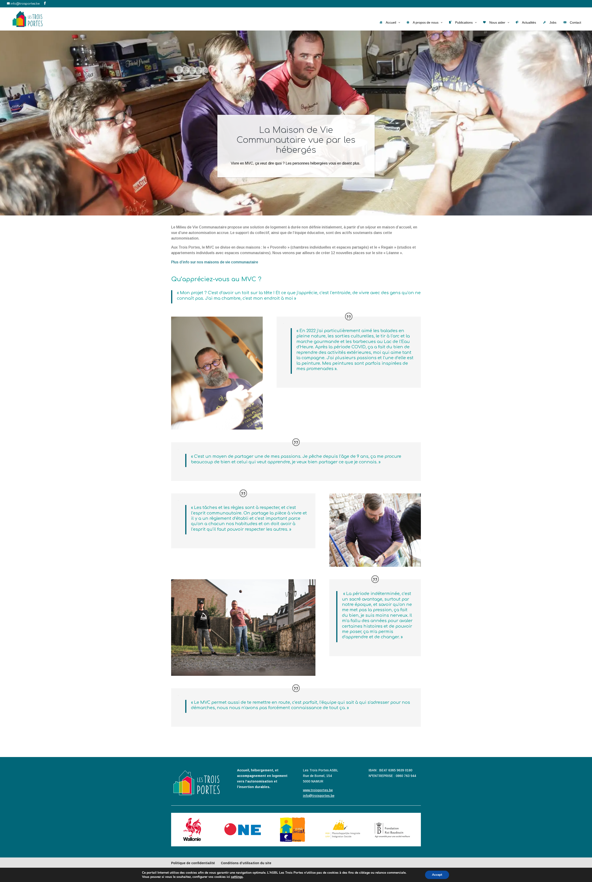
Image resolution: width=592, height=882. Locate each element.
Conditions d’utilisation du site (246, 863)
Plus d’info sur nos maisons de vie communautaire (214, 262)
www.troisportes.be (318, 790)
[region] (296, 122)
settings (237, 877)
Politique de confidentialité (193, 863)
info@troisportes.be (318, 796)
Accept (437, 875)
